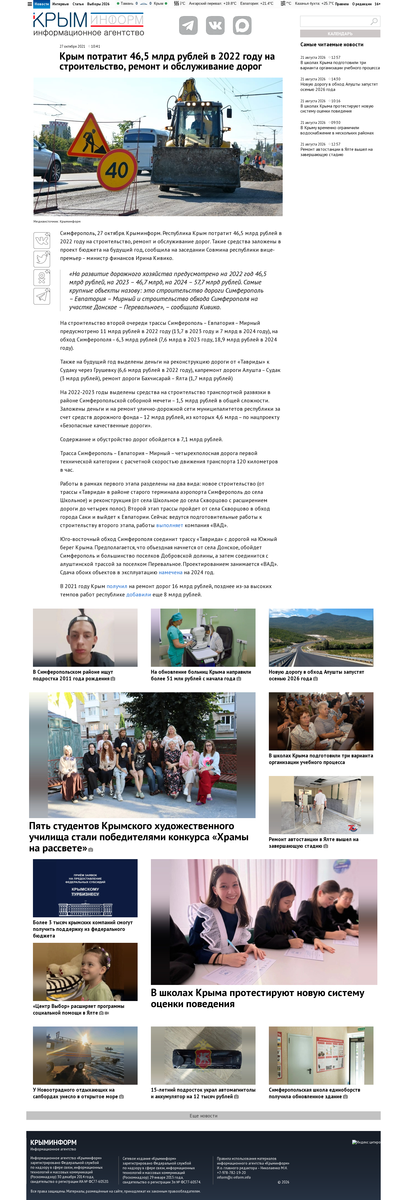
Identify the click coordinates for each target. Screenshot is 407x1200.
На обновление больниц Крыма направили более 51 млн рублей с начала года (201, 675)
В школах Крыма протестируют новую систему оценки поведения (336, 108)
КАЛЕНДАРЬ (340, 33)
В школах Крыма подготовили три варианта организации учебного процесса (340, 65)
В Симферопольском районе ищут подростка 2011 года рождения (73, 675)
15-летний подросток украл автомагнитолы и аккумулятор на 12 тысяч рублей (203, 1093)
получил (117, 586)
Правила (342, 4)
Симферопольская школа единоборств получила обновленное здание (314, 1093)
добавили (138, 594)
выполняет (169, 525)
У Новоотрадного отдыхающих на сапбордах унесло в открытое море (75, 1093)
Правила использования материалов (247, 1158)
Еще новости (203, 1115)
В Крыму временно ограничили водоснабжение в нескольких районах (337, 130)
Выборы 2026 (98, 4)
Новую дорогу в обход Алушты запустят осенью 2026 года (339, 86)
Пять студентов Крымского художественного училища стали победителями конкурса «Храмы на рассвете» (139, 836)
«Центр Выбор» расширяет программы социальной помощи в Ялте (78, 1009)
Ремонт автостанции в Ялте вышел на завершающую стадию (336, 151)
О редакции (362, 4)
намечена (170, 572)
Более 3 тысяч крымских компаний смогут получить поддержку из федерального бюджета (83, 929)
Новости (42, 4)
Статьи (78, 4)
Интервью (60, 4)
